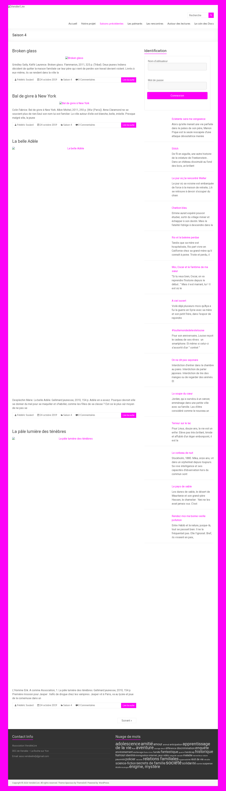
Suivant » (127, 720)
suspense (208, 763)
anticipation (176, 744)
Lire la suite (129, 79)
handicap (190, 752)
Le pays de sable (182, 486)
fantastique (169, 752)
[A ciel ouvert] (156, 313)
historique (204, 751)
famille (156, 752)
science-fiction (125, 763)
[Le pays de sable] (156, 498)
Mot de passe (156, 80)
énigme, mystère (144, 766)
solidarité (189, 763)
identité (130, 755)
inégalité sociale (176, 756)
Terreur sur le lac (181, 423)
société (173, 763)
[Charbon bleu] (156, 220)
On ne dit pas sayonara (185, 360)
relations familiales (161, 758)
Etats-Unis (148, 752)
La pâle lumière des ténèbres (39, 431)
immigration (142, 755)
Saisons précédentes (111, 23)
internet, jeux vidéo (159, 755)
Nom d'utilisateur (158, 61)
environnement (124, 752)
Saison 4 (67, 80)
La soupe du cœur (182, 393)
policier (130, 759)
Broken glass (24, 50)
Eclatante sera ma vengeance (188, 119)
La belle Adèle (25, 141)
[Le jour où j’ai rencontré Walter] (156, 190)
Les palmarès (135, 23)
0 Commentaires (86, 80)
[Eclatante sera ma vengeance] (156, 131)
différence (170, 748)
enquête (202, 748)
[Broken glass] (74, 58)
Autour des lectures (178, 23)
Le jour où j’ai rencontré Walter (189, 178)
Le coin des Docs (204, 23)
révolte (207, 759)
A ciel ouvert (179, 300)
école (118, 767)
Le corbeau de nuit (182, 452)
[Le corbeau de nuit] (156, 465)
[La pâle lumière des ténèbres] (74, 438)
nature (205, 756)
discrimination (186, 748)
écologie (125, 767)
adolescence (127, 743)
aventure (145, 747)
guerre (181, 752)
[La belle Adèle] (74, 148)
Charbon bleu (179, 207)
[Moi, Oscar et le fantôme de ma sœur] (156, 279)
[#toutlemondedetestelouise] (156, 342)
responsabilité (184, 760)
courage (157, 748)
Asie (134, 748)
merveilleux (197, 756)
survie (199, 763)
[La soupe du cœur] (156, 406)
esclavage (138, 752)
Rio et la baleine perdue (185, 237)
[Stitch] (156, 160)
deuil (163, 748)
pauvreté (120, 759)
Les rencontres (154, 23)
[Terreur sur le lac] (156, 435)
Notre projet (88, 23)
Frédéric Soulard (25, 80)
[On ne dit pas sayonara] (156, 372)
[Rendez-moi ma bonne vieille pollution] (156, 528)
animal (166, 744)
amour (157, 744)
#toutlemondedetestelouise (188, 330)
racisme (139, 760)
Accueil (72, 23)
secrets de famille (150, 763)
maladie (187, 755)
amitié (147, 743)
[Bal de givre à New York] (74, 103)
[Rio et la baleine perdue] (156, 249)
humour (120, 755)
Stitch (175, 148)
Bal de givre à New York (34, 96)
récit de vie (197, 759)
